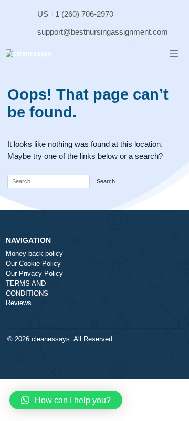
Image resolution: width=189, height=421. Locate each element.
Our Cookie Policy (33, 263)
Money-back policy (34, 253)
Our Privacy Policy (34, 273)
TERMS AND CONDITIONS (27, 288)
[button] (65, 400)
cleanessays (51, 339)
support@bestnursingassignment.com (102, 31)
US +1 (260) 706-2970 (75, 13)
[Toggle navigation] (173, 54)
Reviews (19, 303)
